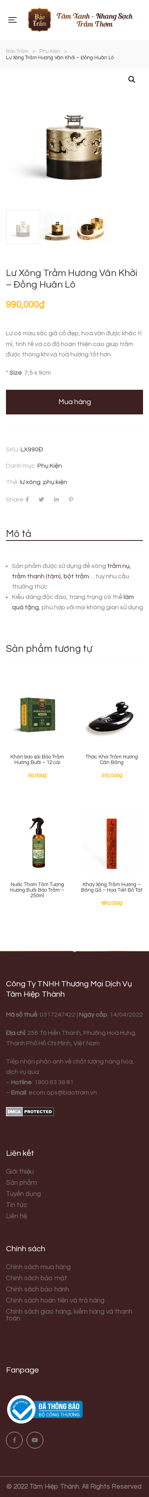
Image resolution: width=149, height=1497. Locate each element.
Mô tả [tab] (18, 534)
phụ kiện (55, 482)
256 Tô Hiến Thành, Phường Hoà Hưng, (81, 1033)
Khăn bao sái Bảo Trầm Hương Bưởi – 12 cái (37, 759)
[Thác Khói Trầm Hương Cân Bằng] (112, 715)
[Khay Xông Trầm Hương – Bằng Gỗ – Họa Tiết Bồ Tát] (112, 842)
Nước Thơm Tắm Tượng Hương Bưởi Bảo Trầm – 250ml (37, 890)
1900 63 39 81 (54, 1082)
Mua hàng (74, 402)
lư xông (30, 482)
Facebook (14, 1440)
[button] (132, 79)
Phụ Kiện (49, 466)
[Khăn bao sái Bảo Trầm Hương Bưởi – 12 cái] (37, 715)
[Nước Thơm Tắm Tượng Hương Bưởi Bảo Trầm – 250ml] (37, 842)
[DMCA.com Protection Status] (30, 1111)
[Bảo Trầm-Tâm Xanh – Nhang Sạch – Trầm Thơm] (79, 20)
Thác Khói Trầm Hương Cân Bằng (111, 759)
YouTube (35, 1440)
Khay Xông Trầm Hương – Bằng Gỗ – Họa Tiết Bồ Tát (112, 887)
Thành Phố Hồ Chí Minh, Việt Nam (53, 1043)
